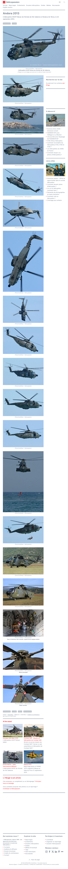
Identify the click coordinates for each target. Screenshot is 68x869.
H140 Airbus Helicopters (54, 141)
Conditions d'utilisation (23, 864)
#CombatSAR (27, 711)
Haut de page (35, 859)
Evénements (21, 5)
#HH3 (20, 711)
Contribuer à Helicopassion (11, 788)
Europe (14, 23)
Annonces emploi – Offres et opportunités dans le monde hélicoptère (56, 180)
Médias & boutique (31, 847)
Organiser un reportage (53, 841)
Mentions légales (13, 864)
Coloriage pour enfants (54, 200)
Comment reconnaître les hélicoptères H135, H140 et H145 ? (55, 145)
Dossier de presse (9, 851)
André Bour (10, 714)
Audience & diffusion (10, 849)
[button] (60, 2)
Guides (43, 5)
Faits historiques (30, 851)
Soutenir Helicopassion (53, 843)
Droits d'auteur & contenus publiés (51, 864)
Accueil (5, 5)
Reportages (12, 5)
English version (7, 7)
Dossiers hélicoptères (33, 5)
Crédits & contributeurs (34, 714)
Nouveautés (56, 5)
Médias (48, 5)
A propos (7, 847)
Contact (6, 855)
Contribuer (49, 839)
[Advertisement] (55, 98)
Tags (26, 849)
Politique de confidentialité (36, 864)
